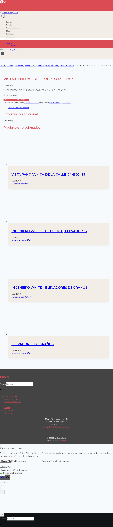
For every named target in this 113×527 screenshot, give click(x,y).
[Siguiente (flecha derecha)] (3, 485)
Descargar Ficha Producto (16, 100)
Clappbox (63, 441)
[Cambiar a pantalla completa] (3, 482)
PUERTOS (66, 103)
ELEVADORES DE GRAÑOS (32, 344)
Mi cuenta (8, 410)
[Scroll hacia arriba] (2, 478)
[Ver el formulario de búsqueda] (2, 16)
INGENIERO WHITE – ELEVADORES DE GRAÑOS (49, 287)
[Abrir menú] (2, 53)
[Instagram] (5, 3)
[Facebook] (2, 3)
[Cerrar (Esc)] (7, 482)
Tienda (9, 25)
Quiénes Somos (12, 28)
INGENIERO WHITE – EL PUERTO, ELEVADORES (49, 231)
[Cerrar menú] (0, 488)
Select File (6, 467)
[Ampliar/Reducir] (1, 482)
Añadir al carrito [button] (19, 184)
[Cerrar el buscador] (2, 515)
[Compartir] (5, 482)
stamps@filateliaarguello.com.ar (56, 427)
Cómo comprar (10, 399)
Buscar (3, 384)
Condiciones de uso (12, 402)
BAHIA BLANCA (31, 103)
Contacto (10, 34)
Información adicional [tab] (18, 108)
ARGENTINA (55, 103)
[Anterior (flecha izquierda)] (1, 485)
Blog (8, 31)
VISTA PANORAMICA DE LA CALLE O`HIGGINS (48, 174)
